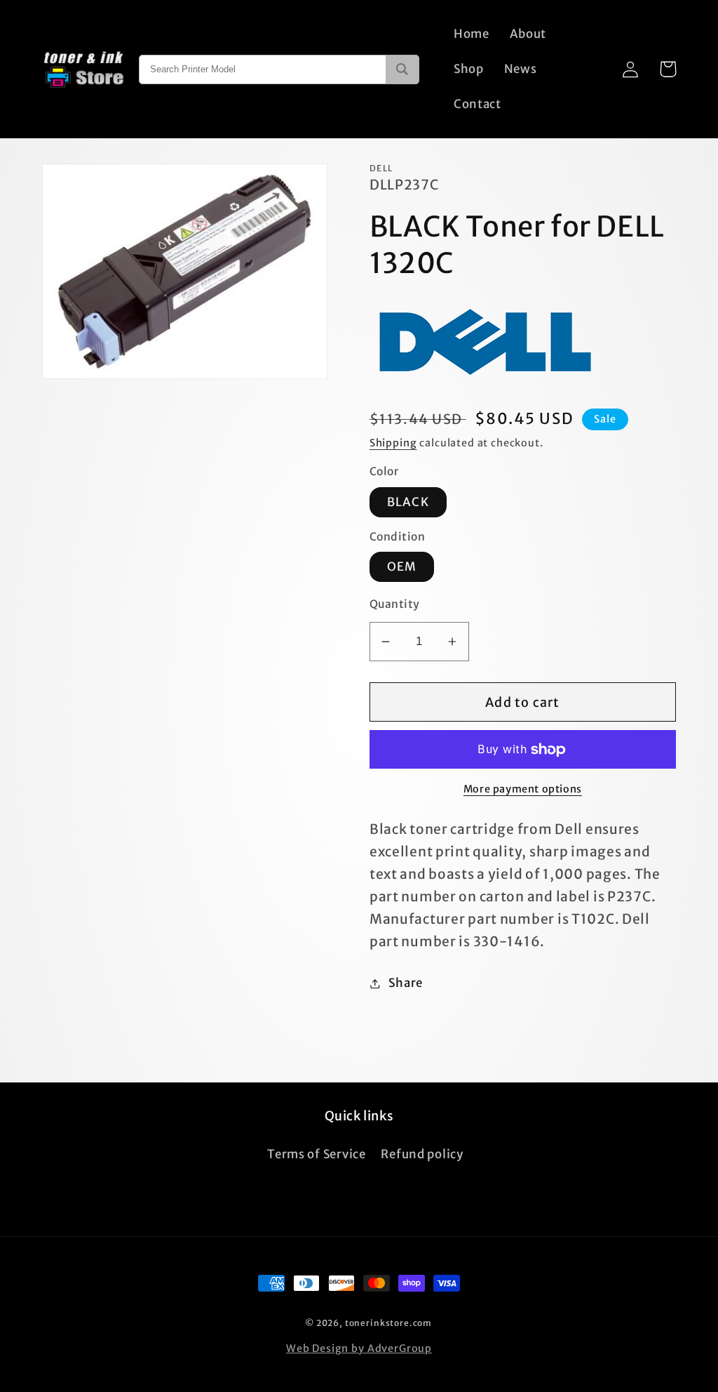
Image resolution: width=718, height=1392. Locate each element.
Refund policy (422, 1154)
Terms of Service (316, 1154)
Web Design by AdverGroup (359, 1348)
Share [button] (405, 982)
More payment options (522, 789)
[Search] (402, 69)
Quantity (395, 604)
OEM (402, 566)
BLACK (408, 502)
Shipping (393, 443)
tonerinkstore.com (388, 1323)
